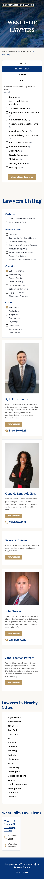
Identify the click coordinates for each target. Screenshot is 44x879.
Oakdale (12, 796)
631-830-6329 (17, 430)
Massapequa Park (17, 775)
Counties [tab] (22, 74)
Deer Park (12, 730)
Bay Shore (13, 725)
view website (14, 424)
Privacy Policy (22, 872)
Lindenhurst (13, 734)
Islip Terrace (14, 759)
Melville (11, 780)
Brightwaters (14, 717)
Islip (9, 738)
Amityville (12, 750)
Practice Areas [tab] (22, 69)
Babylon (12, 742)
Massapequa (14, 788)
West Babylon (15, 721)
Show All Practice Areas (22, 177)
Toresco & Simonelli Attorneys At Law (9, 826)
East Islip (12, 755)
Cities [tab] (22, 80)
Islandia (11, 763)
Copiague (12, 746)
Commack (13, 792)
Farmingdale (14, 771)
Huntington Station (17, 784)
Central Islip (14, 767)
